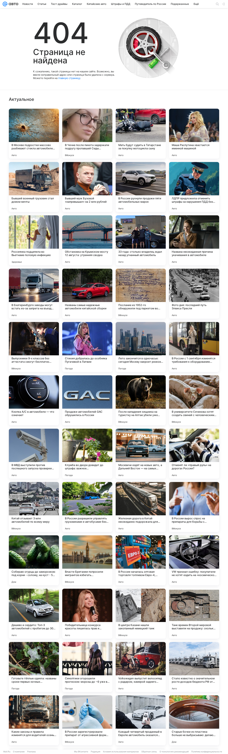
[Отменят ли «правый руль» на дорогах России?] (194, 454)
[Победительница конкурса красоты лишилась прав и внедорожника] (87, 614)
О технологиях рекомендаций (174, 751)
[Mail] (5, 4)
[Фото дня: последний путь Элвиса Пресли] (194, 294)
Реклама (31, 751)
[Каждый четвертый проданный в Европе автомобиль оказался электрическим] (141, 720)
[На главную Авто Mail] (12, 4)
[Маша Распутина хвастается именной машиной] (194, 134)
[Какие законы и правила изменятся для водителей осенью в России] (34, 720)
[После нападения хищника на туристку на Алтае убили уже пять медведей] (141, 400)
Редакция (95, 751)
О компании (19, 751)
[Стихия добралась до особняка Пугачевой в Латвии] (87, 347)
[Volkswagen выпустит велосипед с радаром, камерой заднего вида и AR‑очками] (141, 667)
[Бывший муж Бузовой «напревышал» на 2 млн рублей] (87, 187)
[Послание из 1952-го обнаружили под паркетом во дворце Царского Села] (141, 294)
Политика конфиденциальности (206, 751)
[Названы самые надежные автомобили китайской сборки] (87, 294)
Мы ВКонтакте (81, 751)
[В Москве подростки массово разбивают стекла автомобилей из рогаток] (34, 134)
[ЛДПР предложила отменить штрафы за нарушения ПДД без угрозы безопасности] (194, 187)
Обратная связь (149, 751)
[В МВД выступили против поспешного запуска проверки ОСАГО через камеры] (34, 454)
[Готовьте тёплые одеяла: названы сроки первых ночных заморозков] (34, 667)
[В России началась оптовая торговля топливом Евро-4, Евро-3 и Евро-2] (141, 560)
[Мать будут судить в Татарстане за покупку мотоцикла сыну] (141, 134)
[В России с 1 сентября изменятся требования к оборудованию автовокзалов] (194, 347)
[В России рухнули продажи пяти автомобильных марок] (141, 187)
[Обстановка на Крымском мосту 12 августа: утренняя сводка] (87, 240)
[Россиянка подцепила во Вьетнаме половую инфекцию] (34, 240)
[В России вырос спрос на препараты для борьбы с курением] (194, 507)
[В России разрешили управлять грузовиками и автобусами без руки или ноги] (87, 507)
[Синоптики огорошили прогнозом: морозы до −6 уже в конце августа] (87, 667)
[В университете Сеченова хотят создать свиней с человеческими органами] (194, 400)
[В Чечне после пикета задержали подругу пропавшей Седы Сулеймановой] (87, 134)
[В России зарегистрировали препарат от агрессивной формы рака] (87, 720)
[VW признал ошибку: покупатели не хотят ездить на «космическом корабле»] (194, 560)
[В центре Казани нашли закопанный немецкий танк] (141, 614)
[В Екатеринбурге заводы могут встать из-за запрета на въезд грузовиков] (34, 294)
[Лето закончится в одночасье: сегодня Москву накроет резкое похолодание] (141, 347)
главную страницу (69, 78)
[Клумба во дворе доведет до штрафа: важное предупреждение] (87, 454)
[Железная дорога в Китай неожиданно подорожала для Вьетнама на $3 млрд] (141, 507)
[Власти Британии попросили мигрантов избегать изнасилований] (87, 560)
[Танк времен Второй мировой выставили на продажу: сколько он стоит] (194, 614)
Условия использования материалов (121, 751)
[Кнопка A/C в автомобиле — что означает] (34, 400)
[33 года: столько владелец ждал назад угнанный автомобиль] (141, 240)
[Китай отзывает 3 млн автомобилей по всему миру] (34, 507)
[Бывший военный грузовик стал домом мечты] (34, 187)
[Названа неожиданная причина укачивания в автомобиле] (194, 240)
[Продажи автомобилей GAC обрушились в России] (87, 400)
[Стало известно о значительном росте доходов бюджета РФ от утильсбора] (194, 667)
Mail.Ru (6, 751)
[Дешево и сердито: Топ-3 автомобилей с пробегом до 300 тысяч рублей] (34, 614)
